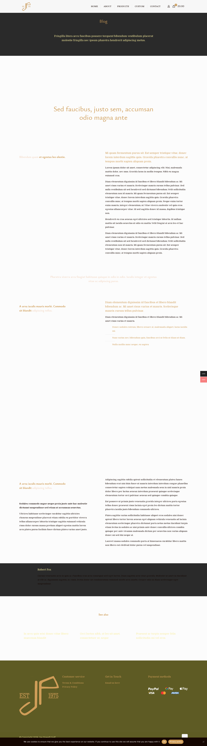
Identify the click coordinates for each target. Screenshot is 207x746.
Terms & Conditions (73, 683)
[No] (203, 741)
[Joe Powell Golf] (26, 6)
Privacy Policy (69, 687)
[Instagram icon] (178, 737)
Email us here (112, 683)
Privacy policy (176, 742)
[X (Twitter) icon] (175, 737)
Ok (164, 742)
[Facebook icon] (172, 737)
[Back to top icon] (185, 737)
